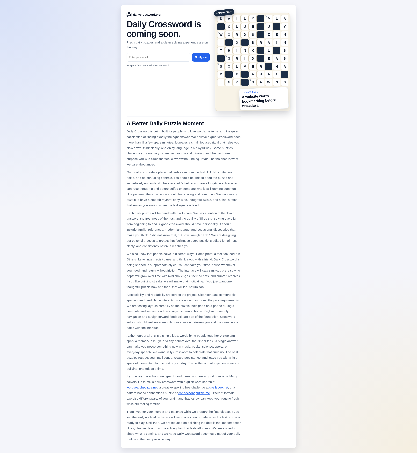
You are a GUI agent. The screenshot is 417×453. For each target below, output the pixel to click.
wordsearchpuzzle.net (142, 387)
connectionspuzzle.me (194, 393)
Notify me (201, 57)
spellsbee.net (218, 387)
